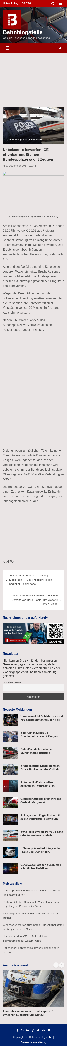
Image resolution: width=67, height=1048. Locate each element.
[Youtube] (49, 1030)
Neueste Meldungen (17, 709)
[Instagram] (22, 1030)
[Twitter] (38, 1030)
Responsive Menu (52, 3)
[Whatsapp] (43, 1030)
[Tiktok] (32, 1030)
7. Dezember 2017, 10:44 (21, 165)
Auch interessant (15, 965)
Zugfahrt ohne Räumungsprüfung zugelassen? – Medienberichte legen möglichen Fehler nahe (30, 579)
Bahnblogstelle (23, 32)
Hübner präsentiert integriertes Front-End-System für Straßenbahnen (40, 852)
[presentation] (56, 965)
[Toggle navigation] (7, 48)
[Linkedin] (27, 1030)
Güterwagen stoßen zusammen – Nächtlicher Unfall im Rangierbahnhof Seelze (41, 868)
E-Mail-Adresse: (12, 682)
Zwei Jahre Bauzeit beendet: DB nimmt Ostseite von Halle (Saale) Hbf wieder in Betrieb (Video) (35, 599)
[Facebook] (17, 1030)
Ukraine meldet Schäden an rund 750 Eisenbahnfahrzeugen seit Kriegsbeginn (41, 720)
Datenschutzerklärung (34, 1042)
